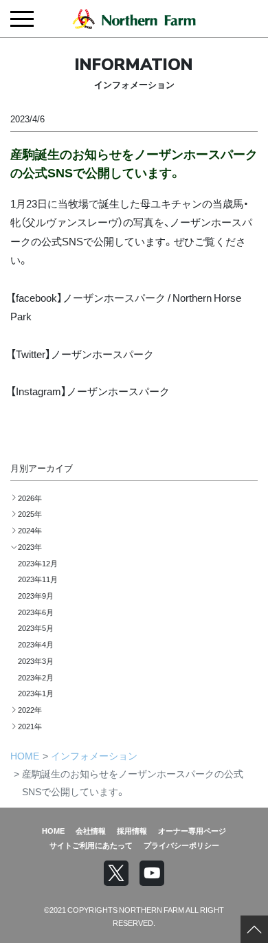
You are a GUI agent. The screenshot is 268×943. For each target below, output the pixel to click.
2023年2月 (36, 677)
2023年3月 (36, 660)
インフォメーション (94, 755)
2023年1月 (36, 692)
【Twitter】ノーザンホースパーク (82, 354)
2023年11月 (38, 578)
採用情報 (132, 830)
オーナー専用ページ (192, 830)
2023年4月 (36, 644)
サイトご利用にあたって (91, 844)
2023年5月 (36, 627)
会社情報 (91, 830)
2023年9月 (36, 595)
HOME (24, 755)
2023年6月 (36, 611)
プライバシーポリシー (181, 844)
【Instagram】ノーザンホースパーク (90, 391)
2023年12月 (38, 562)
